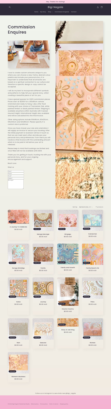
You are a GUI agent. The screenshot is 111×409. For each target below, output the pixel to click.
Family (43, 268)
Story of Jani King (67, 330)
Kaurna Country (68, 309)
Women (92, 343)
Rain (18, 343)
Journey (43, 302)
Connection (92, 234)
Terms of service (53, 404)
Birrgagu (68, 234)
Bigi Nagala (15, 404)
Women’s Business (18, 376)
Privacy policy (44, 404)
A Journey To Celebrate (18, 227)
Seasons (43, 343)
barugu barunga (43, 234)
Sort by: (75, 207)
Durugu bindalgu (18, 268)
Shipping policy (64, 404)
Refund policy (35, 404)
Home (18, 302)
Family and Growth (68, 267)
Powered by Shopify (24, 404)
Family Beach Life (92, 268)
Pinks (93, 302)
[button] (10, 7)
